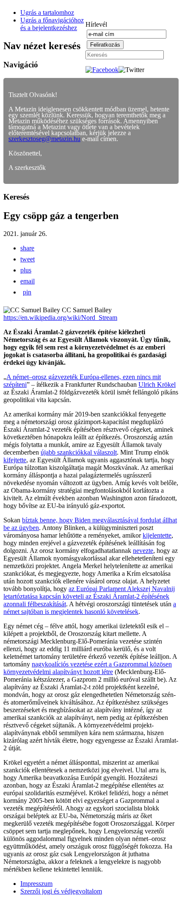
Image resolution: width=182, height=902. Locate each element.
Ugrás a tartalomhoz (47, 12)
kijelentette (157, 535)
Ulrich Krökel (157, 384)
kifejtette (14, 459)
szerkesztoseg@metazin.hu (44, 138)
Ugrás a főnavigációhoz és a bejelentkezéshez (52, 24)
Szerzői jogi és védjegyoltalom (61, 891)
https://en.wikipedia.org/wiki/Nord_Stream (60, 317)
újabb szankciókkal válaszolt (79, 452)
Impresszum (36, 883)
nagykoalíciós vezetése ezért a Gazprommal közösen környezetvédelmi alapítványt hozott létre (87, 668)
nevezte (143, 550)
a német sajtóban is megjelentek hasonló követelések (89, 607)
